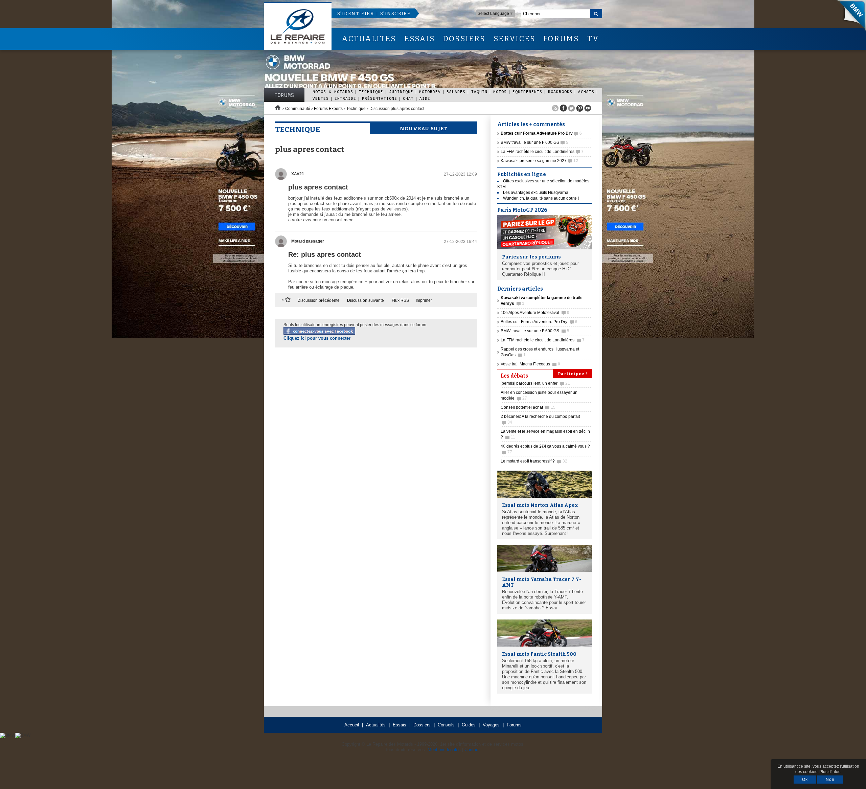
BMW (848, 17)
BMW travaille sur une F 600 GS (534, 142)
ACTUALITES (369, 38)
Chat (408, 98)
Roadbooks (560, 91)
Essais (399, 724)
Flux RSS (400, 300)
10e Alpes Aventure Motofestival (535, 312)
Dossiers (422, 724)
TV (593, 38)
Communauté (297, 108)
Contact (472, 749)
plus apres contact (318, 187)
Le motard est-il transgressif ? (534, 461)
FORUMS (561, 38)
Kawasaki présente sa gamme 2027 (539, 160)
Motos (500, 91)
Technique (371, 91)
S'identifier (355, 14)
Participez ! (572, 373)
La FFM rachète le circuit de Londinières (542, 151)
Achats (586, 91)
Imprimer (424, 300)
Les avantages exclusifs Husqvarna (535, 192)
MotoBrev (430, 91)
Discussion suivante (365, 300)
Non (830, 779)
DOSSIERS (464, 38)
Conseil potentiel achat (528, 407)
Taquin (479, 91)
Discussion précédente (318, 300)
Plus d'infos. (830, 771)
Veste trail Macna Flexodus (530, 364)
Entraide (345, 98)
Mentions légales (444, 749)
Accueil (351, 724)
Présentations (379, 98)
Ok (805, 779)
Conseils (446, 724)
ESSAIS (419, 38)
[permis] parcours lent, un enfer (535, 383)
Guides (469, 724)
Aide (424, 98)
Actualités (376, 724)
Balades (456, 91)
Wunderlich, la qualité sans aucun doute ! (541, 198)
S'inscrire (395, 14)
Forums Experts (328, 108)
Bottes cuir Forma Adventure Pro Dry (539, 321)
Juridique (401, 91)
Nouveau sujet (423, 129)
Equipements (527, 91)
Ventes (321, 98)
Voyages (491, 724)
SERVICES (514, 38)
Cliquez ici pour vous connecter (316, 338)
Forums (284, 95)
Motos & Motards (333, 91)
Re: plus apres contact (324, 254)
